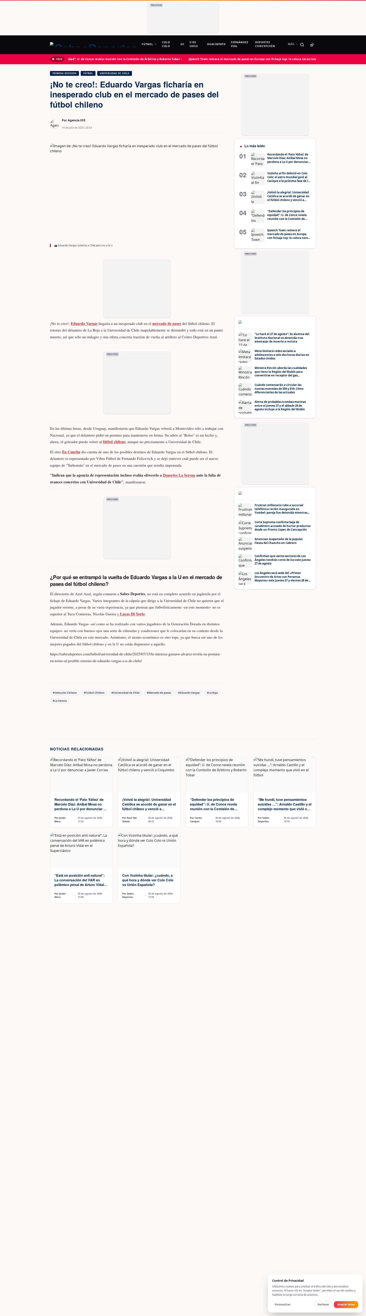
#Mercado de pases (159, 693)
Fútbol (88, 73)
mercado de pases (166, 323)
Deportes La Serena (179, 475)
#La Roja (212, 693)
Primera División (64, 73)
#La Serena (60, 701)
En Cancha (71, 452)
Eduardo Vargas (84, 323)
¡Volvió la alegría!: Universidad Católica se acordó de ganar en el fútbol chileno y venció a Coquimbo (149, 806)
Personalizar (282, 1304)
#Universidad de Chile (125, 693)
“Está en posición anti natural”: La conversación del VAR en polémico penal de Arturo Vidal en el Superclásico (79, 882)
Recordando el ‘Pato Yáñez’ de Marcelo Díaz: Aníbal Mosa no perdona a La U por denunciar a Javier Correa (79, 806)
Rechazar (323, 1304)
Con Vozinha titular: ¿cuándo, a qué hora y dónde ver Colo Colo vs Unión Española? (147, 880)
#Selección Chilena (65, 693)
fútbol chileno (114, 441)
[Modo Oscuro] (312, 45)
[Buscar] (302, 45)
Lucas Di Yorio (132, 614)
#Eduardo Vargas (189, 693)
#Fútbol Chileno (94, 693)
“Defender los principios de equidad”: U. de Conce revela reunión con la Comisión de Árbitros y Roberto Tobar (213, 806)
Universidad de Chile (114, 73)
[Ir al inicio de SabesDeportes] (93, 44)
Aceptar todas (346, 1304)
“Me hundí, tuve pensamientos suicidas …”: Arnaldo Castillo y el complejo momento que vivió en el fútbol (284, 806)
